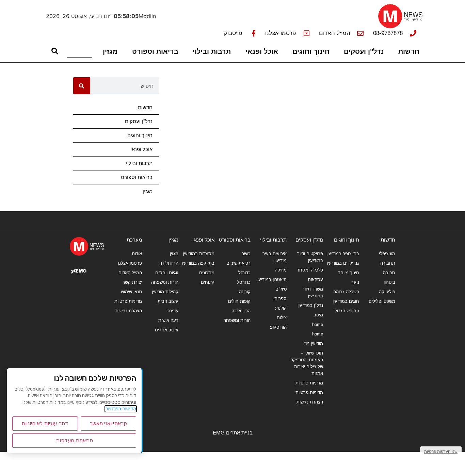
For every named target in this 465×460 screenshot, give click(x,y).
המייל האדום (130, 272)
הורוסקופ (278, 327)
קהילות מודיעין (165, 291)
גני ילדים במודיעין (343, 263)
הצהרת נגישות (309, 402)
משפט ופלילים (382, 301)
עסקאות (315, 279)
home (317, 324)
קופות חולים (239, 301)
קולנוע (281, 308)
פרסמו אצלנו (130, 263)
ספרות (280, 298)
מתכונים (206, 272)
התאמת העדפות (74, 440)
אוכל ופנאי (261, 51)
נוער (355, 282)
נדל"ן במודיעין (310, 305)
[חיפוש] (81, 85)
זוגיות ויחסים (166, 272)
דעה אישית (168, 320)
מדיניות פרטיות (309, 382)
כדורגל (244, 272)
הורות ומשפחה (237, 320)
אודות (137, 253)
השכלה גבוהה (346, 291)
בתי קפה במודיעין (198, 263)
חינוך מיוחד (348, 272)
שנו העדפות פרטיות (441, 451)
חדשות (408, 51)
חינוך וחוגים (311, 51)
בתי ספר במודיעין (342, 253)
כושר (246, 253)
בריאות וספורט (155, 51)
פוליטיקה (387, 291)
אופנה (172, 310)
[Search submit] (54, 51)
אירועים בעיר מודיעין (274, 257)
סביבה (389, 272)
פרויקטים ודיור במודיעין (310, 257)
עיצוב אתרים (166, 329)
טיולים (281, 289)
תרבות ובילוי (212, 51)
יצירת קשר (132, 282)
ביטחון (389, 282)
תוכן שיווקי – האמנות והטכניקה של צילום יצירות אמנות (306, 363)
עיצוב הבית (168, 301)
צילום (282, 317)
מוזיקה (281, 270)
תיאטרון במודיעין (271, 279)
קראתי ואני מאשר (108, 423)
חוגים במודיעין (346, 301)
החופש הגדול (347, 310)
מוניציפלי (387, 253)
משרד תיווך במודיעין (312, 292)
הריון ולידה (241, 310)
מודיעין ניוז (313, 343)
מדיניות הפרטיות (120, 409)
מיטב (318, 314)
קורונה (245, 291)
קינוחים (207, 282)
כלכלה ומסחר (310, 270)
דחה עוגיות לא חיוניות (44, 423)
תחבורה (387, 263)
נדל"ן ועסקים (364, 51)
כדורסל (244, 282)
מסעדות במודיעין (198, 253)
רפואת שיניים (238, 263)
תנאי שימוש (131, 291)
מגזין (110, 51)
